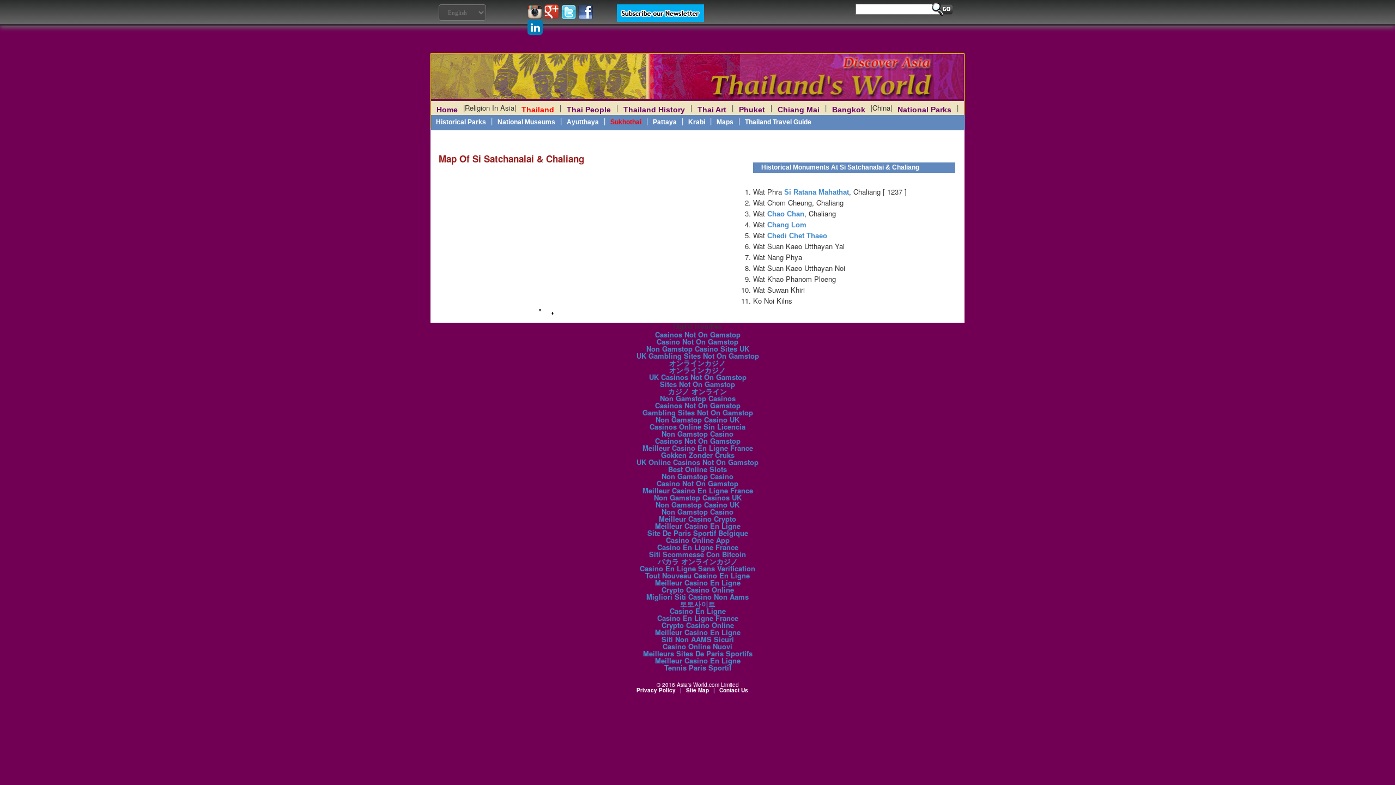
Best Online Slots (697, 469)
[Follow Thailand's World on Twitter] (569, 16)
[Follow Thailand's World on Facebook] (585, 16)
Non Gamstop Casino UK (697, 419)
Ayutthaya (583, 122)
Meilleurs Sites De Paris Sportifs (698, 653)
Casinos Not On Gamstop (698, 334)
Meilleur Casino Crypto (697, 519)
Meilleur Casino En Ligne (698, 526)
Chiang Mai (799, 109)
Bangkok (848, 109)
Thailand (537, 109)
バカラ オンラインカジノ (698, 561)
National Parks (924, 109)
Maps (725, 122)
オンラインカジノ (697, 363)
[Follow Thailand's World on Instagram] (535, 16)
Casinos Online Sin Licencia (697, 426)
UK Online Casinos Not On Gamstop (697, 462)
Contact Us (733, 690)
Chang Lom (786, 225)
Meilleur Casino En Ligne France (697, 448)
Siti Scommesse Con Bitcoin (697, 554)
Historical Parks (461, 122)
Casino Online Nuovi (697, 646)
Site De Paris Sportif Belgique (697, 533)
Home (447, 109)
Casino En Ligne (698, 611)
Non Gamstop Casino (697, 433)
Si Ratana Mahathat (816, 192)
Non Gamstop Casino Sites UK (697, 348)
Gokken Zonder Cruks (698, 455)
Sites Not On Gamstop (697, 384)
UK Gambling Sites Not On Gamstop (697, 356)
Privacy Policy (656, 690)
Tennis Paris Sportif (697, 667)
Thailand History (654, 109)
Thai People (589, 109)
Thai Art (712, 109)
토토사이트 (697, 604)
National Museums (526, 122)
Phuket (752, 109)
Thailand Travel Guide (778, 122)
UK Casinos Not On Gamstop (698, 377)
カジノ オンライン (697, 391)
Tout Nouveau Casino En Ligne (697, 575)
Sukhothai (625, 122)
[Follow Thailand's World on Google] (552, 16)
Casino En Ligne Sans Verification (697, 568)
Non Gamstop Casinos (698, 398)
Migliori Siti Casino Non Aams (697, 596)
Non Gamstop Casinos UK (698, 497)
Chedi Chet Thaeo (797, 236)
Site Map (697, 690)
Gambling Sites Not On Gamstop (697, 412)
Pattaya (665, 122)
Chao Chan (785, 214)
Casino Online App (698, 540)
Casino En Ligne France (697, 547)
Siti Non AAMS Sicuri (698, 639)
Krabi (696, 122)
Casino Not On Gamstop (697, 341)
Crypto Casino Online (698, 589)
